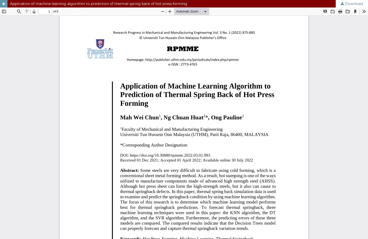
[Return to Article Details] (4, 4)
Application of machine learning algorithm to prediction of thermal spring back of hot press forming (98, 4)
